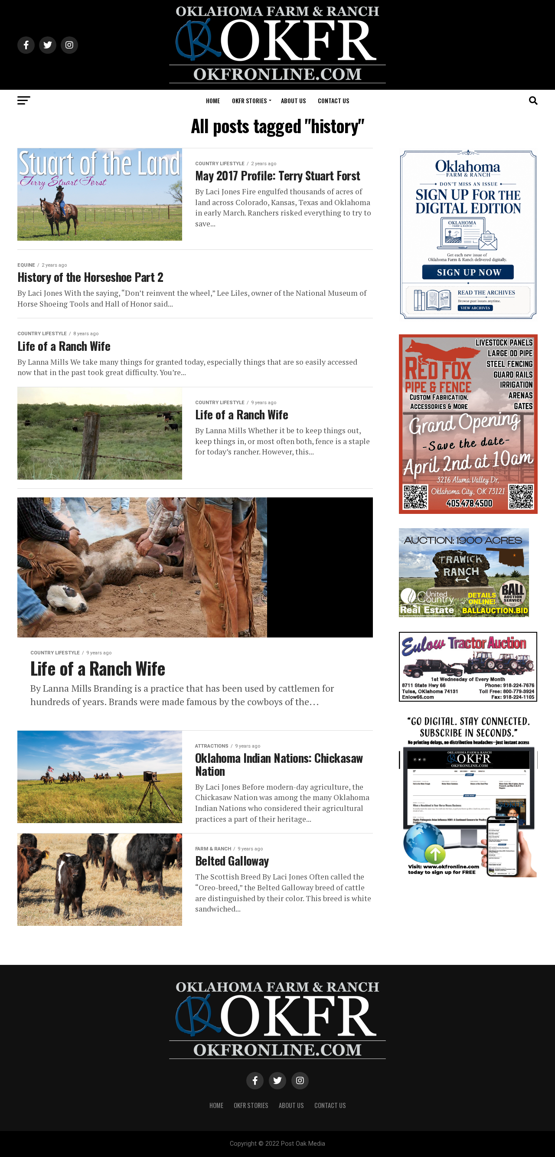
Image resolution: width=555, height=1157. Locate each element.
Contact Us (333, 100)
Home (213, 100)
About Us (293, 100)
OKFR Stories (249, 100)
